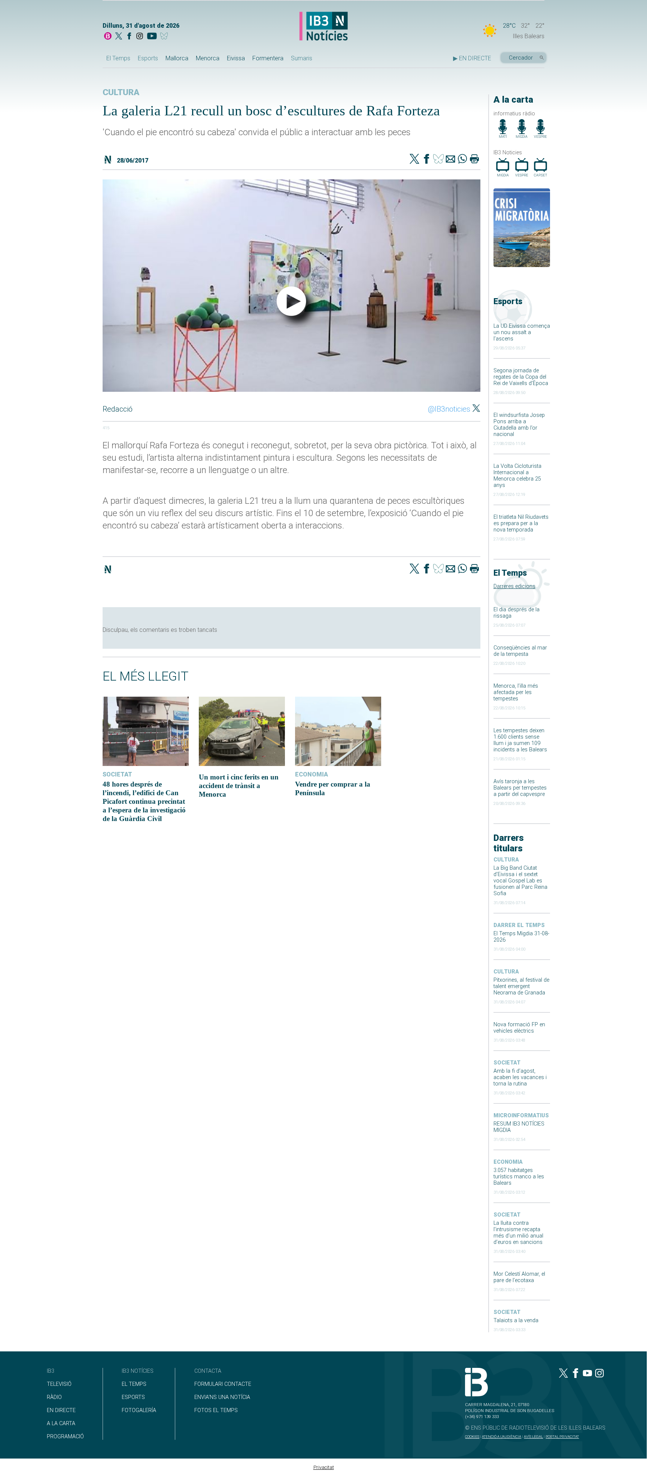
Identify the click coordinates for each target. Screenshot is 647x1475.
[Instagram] (139, 36)
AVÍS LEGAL (533, 1437)
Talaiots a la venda (515, 1320)
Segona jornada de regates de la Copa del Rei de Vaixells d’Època (520, 377)
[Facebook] (129, 36)
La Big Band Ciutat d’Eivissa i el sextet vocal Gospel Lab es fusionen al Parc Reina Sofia (520, 881)
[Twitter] (414, 160)
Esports (148, 58)
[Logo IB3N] (323, 26)
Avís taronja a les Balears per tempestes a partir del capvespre (520, 787)
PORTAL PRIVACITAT (562, 1437)
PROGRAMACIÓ (65, 1436)
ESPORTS (133, 1397)
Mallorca (176, 58)
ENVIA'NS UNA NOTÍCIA (222, 1397)
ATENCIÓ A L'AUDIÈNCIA (501, 1437)
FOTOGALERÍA (139, 1410)
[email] (450, 160)
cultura (506, 860)
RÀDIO (54, 1397)
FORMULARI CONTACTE (222, 1384)
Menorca (207, 58)
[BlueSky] (165, 36)
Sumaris (301, 58)
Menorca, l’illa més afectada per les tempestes (515, 692)
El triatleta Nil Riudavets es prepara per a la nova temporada (521, 523)
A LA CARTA (61, 1423)
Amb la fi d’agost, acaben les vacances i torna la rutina (520, 1077)
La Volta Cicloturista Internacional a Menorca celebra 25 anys (517, 475)
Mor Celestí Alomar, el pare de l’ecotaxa (519, 1277)
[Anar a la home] (108, 36)
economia (508, 1162)
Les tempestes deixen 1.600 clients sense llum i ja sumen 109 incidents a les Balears (520, 740)
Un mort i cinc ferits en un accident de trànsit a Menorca (239, 785)
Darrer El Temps (519, 925)
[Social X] (118, 36)
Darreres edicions (514, 586)
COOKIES (472, 1437)
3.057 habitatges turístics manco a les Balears (518, 1176)
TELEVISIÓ (59, 1384)
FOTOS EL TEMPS (216, 1410)
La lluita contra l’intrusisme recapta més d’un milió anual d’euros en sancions (518, 1232)
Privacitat (323, 1467)
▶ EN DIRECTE (472, 58)
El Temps (118, 58)
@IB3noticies (449, 409)
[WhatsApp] (462, 160)
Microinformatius (521, 1115)
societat (506, 1063)
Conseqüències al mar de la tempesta (520, 651)
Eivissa (236, 58)
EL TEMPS (134, 1384)
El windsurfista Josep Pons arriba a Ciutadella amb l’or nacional (519, 424)
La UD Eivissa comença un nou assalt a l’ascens (521, 332)
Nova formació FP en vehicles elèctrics (519, 1027)
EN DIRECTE (61, 1410)
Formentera (267, 58)
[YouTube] (152, 36)
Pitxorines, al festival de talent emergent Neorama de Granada (521, 986)
